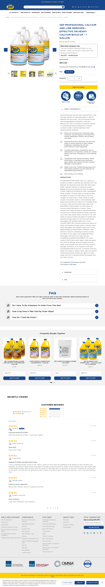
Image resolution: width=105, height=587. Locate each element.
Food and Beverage (48, 526)
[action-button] (63, 7)
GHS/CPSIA (4, 524)
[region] (52, 582)
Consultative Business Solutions (49, 520)
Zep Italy (24, 547)
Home (7, 17)
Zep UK (24, 545)
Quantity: (62, 78)
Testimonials (46, 531)
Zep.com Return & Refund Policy (9, 530)
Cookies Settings (67, 582)
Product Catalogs (47, 536)
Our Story (66, 522)
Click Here (72, 264)
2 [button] (50, 508)
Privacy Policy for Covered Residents (50, 548)
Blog (43, 533)
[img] (13, 426)
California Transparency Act (30, 538)
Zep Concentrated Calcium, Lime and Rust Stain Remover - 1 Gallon (14, 363)
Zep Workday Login (28, 533)
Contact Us (4, 522)
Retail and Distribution (49, 524)
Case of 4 (69, 71)
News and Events (47, 529)
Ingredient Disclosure (28, 524)
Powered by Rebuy (52, 384)
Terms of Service (47, 551)
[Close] (102, 582)
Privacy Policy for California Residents (50, 544)
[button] (71, 7)
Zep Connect (26, 531)
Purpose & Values (68, 524)
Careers (24, 536)
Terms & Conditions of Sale (9, 527)
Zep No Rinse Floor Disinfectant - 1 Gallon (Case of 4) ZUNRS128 (90, 363)
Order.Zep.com (26, 552)
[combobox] (44, 7)
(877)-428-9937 (69, 575)
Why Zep (66, 520)
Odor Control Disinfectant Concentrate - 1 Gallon (40, 362)
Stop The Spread (47, 538)
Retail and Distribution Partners (28, 520)
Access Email (26, 529)
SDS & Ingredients (6, 520)
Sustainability (67, 527)
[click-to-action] (11, 7)
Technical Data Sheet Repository (11, 537)
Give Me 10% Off (94, 527)
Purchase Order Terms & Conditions (8, 534)
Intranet (24, 526)
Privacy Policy (46, 541)
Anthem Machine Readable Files (30, 542)
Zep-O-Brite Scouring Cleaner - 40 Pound (65, 362)
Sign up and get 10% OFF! (92, 520)
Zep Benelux (26, 550)
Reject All (79, 582)
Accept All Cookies (92, 582)
